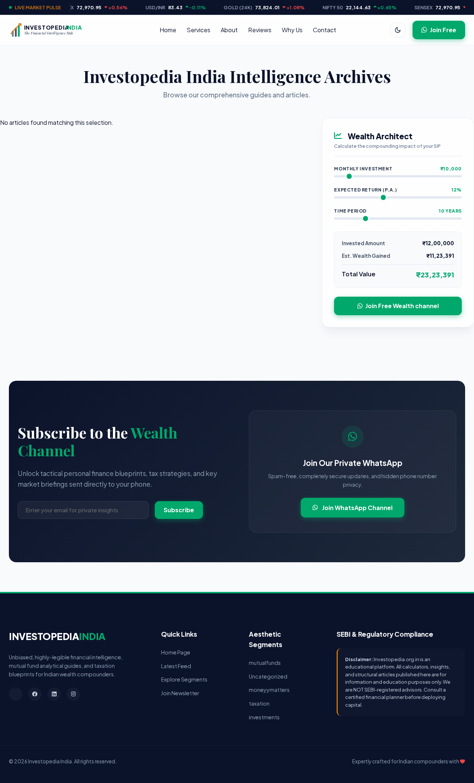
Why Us (292, 30)
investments (264, 717)
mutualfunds (265, 662)
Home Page (175, 652)
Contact (324, 30)
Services (198, 30)
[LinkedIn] (54, 694)
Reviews (259, 30)
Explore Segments (184, 679)
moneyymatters (269, 689)
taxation (259, 703)
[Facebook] (34, 694)
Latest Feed (176, 666)
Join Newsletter (180, 693)
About (229, 30)
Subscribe (179, 510)
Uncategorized (268, 676)
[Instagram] (73, 694)
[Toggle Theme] (397, 30)
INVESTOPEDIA (57, 636)
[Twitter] (15, 694)
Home (168, 30)
